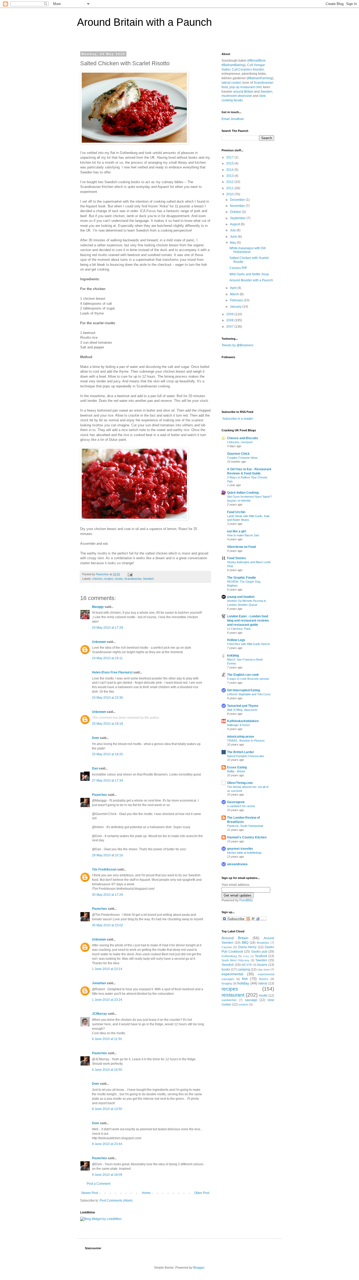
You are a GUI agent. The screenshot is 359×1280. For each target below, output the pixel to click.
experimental (232, 974)
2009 (230, 314)
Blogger (198, 1267)
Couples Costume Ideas (242, 457)
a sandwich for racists (241, 806)
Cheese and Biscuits (242, 438)
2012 (230, 182)
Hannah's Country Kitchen (246, 837)
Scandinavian (132, 578)
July (233, 230)
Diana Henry (247, 947)
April (233, 288)
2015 (230, 163)
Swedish (148, 578)
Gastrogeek (236, 802)
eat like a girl (236, 531)
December (238, 200)
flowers (263, 979)
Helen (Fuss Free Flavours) (112, 672)
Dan (95, 768)
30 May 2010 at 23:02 (107, 925)
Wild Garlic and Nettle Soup (249, 274)
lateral (262, 983)
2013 (230, 176)
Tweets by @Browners (237, 345)
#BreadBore (257, 60)
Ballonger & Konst (238, 725)
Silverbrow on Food (241, 547)
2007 (230, 326)
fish (245, 979)
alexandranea (237, 864)
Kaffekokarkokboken (243, 721)
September (238, 218)
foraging (227, 983)
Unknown (99, 642)
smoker (243, 1004)
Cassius (227, 947)
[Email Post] (129, 574)
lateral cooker (231, 82)
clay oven (263, 969)
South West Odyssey (235, 960)
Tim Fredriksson (104, 869)
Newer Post (89, 1193)
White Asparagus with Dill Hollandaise (247, 250)
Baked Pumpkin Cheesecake (245, 756)
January (236, 306)
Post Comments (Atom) (116, 1200)
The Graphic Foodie (241, 577)
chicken (97, 578)
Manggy (98, 607)
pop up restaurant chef (245, 87)
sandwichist (229, 1000)
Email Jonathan (233, 119)
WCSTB (247, 964)
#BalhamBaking (233, 65)
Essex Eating (237, 767)
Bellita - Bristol (236, 771)
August (235, 224)
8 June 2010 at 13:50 (107, 1109)
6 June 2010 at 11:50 (107, 1039)
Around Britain (235, 938)
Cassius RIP (238, 268)
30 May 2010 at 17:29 (107, 895)
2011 (230, 188)
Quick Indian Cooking (243, 492)
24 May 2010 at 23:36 (107, 697)
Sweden (266, 91)
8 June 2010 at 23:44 (107, 1144)
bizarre (262, 965)
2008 (230, 320)
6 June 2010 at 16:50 (107, 1070)
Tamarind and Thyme (242, 706)
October (236, 212)
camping (244, 969)
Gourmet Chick (238, 454)
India (246, 956)
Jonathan (99, 983)
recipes (108, 578)
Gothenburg (229, 956)
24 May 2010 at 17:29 (107, 627)
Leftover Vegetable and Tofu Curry (249, 694)
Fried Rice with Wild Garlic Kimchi (248, 644)
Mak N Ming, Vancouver (242, 709)
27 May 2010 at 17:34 (107, 780)
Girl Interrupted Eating (243, 690)
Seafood (261, 956)
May (233, 242)
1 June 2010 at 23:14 (107, 969)
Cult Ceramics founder (248, 69)
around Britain (243, 91)
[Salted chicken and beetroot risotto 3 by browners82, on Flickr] (134, 143)
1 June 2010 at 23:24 (107, 1000)
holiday (243, 983)
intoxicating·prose (240, 736)
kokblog (233, 655)
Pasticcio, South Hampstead (245, 825)
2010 (230, 194)
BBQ (245, 942)
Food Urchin (236, 512)
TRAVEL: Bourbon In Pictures (246, 740)
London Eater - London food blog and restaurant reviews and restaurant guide (248, 620)
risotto (119, 578)
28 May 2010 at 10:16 (107, 855)
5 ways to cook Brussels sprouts (248, 678)
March (235, 294)
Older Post (201, 1193)
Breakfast (263, 942)
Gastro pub (259, 951)
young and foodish (240, 597)
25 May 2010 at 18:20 (107, 754)
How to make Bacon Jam (243, 535)
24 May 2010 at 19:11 (107, 658)
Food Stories (236, 558)
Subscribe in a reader (237, 419)
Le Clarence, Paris (239, 628)
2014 (230, 170)
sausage (251, 1000)
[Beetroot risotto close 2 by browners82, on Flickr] (134, 519)
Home (146, 1193)
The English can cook (243, 675)
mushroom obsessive (237, 96)
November (238, 206)
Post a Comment (98, 1184)
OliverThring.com (240, 783)
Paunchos (99, 795)
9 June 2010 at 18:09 (107, 1175)
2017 (230, 157)
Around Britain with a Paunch (144, 22)
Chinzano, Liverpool (239, 442)
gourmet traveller (240, 849)
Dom (95, 738)
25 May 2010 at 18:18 (107, 724)
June (234, 236)
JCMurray (99, 1014)
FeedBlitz (246, 900)
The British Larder (240, 752)
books (226, 969)
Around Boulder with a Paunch (251, 280)
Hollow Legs (236, 640)
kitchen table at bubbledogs (244, 852)
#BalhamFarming (260, 78)
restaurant (233, 995)
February (237, 300)
